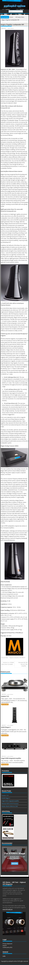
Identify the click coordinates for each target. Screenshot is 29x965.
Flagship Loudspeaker (14, 657)
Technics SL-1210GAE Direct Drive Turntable (7, 663)
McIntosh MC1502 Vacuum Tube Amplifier (23, 664)
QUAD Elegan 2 (6, 798)
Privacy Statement (7, 943)
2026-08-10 (3, 756)
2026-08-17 (3, 725)
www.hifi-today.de (7, 909)
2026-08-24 (3, 694)
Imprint (5, 945)
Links (4, 956)
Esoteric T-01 (5, 795)
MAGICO (23, 657)
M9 (20, 657)
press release (11, 28)
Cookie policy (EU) (7, 947)
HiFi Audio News (4, 657)
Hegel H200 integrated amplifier (10, 801)
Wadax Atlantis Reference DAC (10, 806)
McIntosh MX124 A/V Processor (10, 803)
